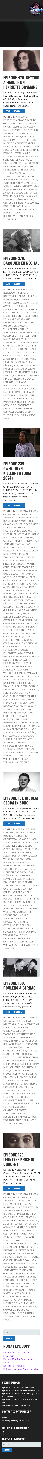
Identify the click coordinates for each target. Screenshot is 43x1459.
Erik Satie (21, 345)
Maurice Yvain (20, 395)
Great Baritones (13, 123)
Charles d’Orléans (14, 1050)
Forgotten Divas (13, 120)
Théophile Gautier (14, 415)
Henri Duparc (27, 359)
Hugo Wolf (10, 1263)
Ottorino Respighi (14, 925)
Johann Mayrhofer (15, 908)
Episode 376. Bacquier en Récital (21, 260)
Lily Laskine (10, 378)
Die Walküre (29, 610)
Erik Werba (27, 878)
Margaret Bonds (25, 1290)
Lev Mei (14, 1286)
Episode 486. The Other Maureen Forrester (21, 1390)
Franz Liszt (10, 1247)
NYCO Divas (10, 554)
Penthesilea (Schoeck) (17, 722)
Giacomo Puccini (26, 643)
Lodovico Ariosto (27, 689)
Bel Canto (32, 517)
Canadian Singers (14, 524)
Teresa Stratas (24, 745)
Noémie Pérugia (23, 199)
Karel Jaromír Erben (15, 683)
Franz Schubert (13, 1204)
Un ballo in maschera (16, 755)
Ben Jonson (22, 862)
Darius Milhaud (12, 1057)
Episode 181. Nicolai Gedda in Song (20, 800)
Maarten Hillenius (18, 189)
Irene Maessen (12, 173)
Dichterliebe (11, 872)
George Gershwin (22, 1253)
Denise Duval (31, 1057)
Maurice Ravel (12, 699)
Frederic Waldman (27, 885)
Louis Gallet (10, 382)
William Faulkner (14, 945)
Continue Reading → (14, 111)
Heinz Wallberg (21, 659)
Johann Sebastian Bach (17, 544)
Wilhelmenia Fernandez (18, 759)
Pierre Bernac (21, 1103)
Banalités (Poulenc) (24, 1040)
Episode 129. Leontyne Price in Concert (18, 1159)
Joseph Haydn (24, 679)
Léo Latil (28, 1090)
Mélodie (21, 126)
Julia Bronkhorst (21, 186)
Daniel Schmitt (21, 339)
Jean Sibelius (24, 905)
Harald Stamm (25, 653)
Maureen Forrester (24, 696)
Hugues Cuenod (13, 1087)
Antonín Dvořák (26, 583)
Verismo (28, 570)
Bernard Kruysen (14, 1044)
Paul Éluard (31, 202)
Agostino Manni (22, 573)
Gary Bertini (27, 633)
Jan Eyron (9, 905)
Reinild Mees (10, 212)
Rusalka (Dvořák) (24, 732)
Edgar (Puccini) (12, 613)
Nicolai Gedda (23, 918)
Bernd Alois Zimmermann (18, 597)
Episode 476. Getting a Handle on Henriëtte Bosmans (21, 82)
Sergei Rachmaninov (15, 931)
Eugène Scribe (24, 620)
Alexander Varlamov (16, 855)
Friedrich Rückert (14, 1250)
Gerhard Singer (13, 895)
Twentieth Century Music (19, 1034)
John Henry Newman (16, 183)
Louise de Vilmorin (14, 1093)
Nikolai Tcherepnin (15, 921)
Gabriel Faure (11, 355)
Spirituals (27, 1313)
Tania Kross (25, 216)
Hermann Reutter (24, 902)
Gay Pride (30, 120)
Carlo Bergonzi (25, 603)
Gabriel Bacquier (25, 352)
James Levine (11, 669)
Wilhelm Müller (24, 941)
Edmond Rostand (14, 342)
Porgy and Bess (22, 1299)
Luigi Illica (9, 692)
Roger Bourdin (22, 411)
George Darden (12, 636)
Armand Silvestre (14, 1227)
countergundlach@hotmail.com (15, 1420)
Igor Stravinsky (27, 1263)
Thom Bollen (11, 219)
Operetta (16, 309)
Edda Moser (23, 875)
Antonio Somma (13, 587)
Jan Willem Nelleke (25, 179)
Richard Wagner (22, 560)
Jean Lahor (21, 368)
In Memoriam (31, 540)
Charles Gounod (28, 332)
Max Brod (28, 699)
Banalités (21, 322)
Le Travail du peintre (26, 375)
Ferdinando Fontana (26, 623)
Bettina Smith (23, 153)
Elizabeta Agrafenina (16, 156)
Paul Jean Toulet (23, 398)
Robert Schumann (25, 1306)
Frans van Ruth (12, 163)
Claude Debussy (22, 1054)
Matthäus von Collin (16, 1293)
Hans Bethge (31, 163)
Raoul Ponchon (24, 209)
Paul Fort (9, 206)
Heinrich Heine (22, 898)
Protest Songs (12, 136)
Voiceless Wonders (23, 143)
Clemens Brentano (14, 1233)
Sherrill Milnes (12, 739)
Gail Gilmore (11, 633)
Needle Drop (30, 550)
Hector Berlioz (12, 656)
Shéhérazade (26, 735)
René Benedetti (22, 405)
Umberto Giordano (27, 752)
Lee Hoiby (31, 1280)
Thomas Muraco (13, 749)
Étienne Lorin (18, 349)
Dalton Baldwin (24, 869)
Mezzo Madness (12, 547)
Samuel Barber (27, 1116)
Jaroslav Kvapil (28, 673)
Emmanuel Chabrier (15, 1063)
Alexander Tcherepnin (17, 852)
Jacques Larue (22, 365)
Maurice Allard (25, 388)
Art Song (21, 116)
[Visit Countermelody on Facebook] (3, 1434)
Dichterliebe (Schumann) (18, 1060)
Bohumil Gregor (13, 600)
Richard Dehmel (13, 1303)
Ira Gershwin (24, 666)
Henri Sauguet (12, 362)
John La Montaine (24, 1273)
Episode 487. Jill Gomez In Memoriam (18, 1387)
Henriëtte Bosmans (23, 169)
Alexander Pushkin (27, 849)
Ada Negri (32, 1220)
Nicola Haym (26, 702)
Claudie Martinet (14, 335)
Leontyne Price (12, 1283)
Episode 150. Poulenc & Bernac (19, 985)
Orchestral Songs (25, 133)
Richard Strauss (23, 928)
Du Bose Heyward (23, 1237)
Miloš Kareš (10, 702)
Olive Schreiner (13, 202)
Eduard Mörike (12, 1240)
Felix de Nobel (23, 159)
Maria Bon (19, 196)
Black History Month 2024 (19, 521)
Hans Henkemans (13, 166)
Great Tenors (25, 537)
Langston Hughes (14, 1280)
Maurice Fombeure (14, 392)
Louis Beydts (25, 378)
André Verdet (19, 149)
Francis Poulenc (13, 626)
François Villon (13, 1077)
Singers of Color (13, 563)
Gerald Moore (22, 892)
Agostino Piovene (14, 577)
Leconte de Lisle (13, 915)
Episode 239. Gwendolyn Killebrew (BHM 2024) (17, 471)
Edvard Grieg (11, 878)
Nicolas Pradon (13, 706)
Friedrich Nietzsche (22, 630)
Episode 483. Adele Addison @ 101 (16, 1405)
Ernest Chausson (25, 1067)
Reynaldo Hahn (13, 408)
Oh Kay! (16, 709)
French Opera (19, 527)
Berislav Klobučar (26, 593)
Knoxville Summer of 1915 (19, 1276)
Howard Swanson (25, 1260)
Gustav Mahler (12, 540)
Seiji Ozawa (10, 735)
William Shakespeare (16, 762)
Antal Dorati (22, 580)
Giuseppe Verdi (22, 534)
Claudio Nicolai (13, 606)
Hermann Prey (12, 663)
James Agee (27, 1266)
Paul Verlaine (11, 401)
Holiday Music (25, 296)
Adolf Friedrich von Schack (20, 1223)
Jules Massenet (20, 372)
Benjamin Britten (14, 865)
